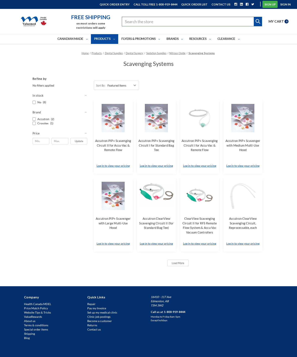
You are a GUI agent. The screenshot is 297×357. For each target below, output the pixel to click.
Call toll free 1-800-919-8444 (155, 4)
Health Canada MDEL (37, 304)
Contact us (94, 329)
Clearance (226, 38)
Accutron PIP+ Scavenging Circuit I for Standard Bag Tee (156, 145)
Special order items (36, 329)
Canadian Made (70, 38)
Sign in (285, 4)
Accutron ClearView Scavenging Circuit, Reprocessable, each (243, 223)
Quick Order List (194, 4)
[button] (60, 95)
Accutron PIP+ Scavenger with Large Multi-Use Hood (113, 223)
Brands (172, 38)
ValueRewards (33, 316)
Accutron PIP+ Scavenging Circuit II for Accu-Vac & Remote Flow (113, 145)
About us (29, 321)
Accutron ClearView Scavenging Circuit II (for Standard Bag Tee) (156, 223)
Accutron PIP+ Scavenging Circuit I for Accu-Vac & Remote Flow (200, 145)
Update (79, 141)
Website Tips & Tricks (37, 312)
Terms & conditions (36, 325)
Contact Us (221, 4)
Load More (178, 263)
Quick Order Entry (115, 4)
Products (102, 38)
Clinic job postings (99, 316)
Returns (92, 325)
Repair (91, 304)
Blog (27, 338)
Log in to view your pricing (113, 165)
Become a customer (99, 321)
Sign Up (270, 4)
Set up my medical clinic (102, 312)
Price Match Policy (36, 308)
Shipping (29, 333)
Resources (198, 38)
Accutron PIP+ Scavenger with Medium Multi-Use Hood (242, 145)
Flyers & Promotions (138, 38)
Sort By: (100, 85)
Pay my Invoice (96, 308)
